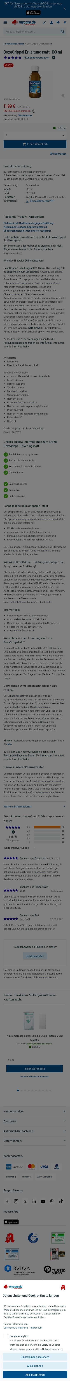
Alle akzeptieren (35, 1374)
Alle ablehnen (35, 1365)
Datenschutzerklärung (16, 1327)
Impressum (36, 1327)
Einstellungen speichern (35, 1356)
